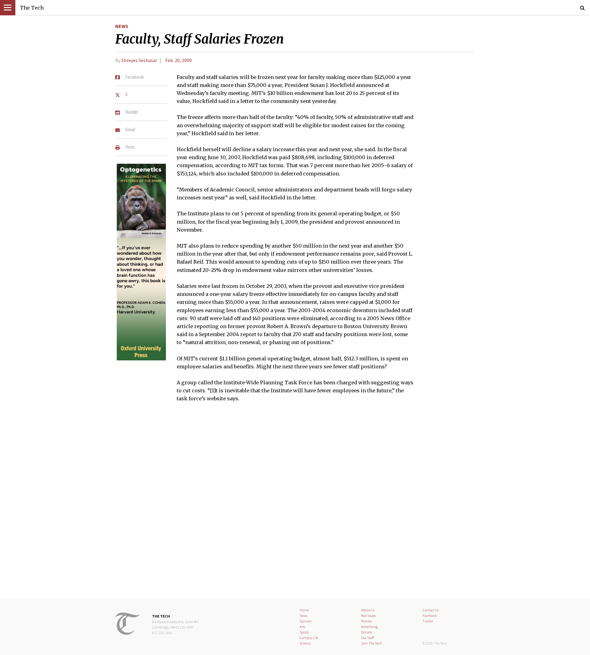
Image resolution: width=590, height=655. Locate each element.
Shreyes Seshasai (139, 60)
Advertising (369, 626)
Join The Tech (371, 643)
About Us (368, 610)
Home (304, 610)
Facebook (430, 615)
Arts (302, 626)
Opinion (306, 621)
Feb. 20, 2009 (178, 60)
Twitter (428, 621)
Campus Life (309, 637)
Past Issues (368, 615)
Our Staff (367, 637)
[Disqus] (295, 504)
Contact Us (431, 610)
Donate (366, 632)
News (121, 26)
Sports (304, 632)
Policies (366, 621)
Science (305, 643)
